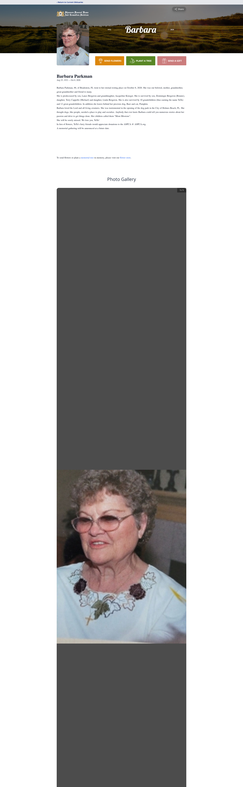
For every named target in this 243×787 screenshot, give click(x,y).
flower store (125, 157)
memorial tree (87, 157)
